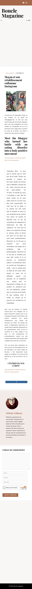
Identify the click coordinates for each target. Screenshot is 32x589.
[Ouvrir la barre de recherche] (1, 20)
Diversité (12, 73)
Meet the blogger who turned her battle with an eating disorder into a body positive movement (16, 145)
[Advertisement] (16, 44)
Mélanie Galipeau (14, 413)
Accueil (7, 73)
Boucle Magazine (12, 13)
